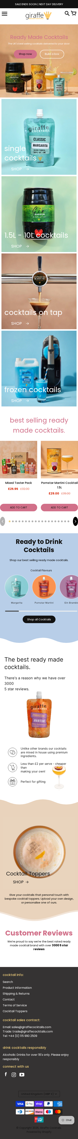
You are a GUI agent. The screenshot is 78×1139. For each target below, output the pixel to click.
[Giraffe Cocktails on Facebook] (6, 1075)
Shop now (25, 54)
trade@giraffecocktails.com (33, 1031)
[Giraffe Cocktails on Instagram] (14, 1075)
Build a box (52, 54)
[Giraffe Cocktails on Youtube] (22, 1075)
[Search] (67, 13)
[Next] (75, 521)
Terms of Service (15, 1005)
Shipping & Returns (16, 994)
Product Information (17, 988)
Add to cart (18, 507)
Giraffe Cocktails (50, 1128)
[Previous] (2, 521)
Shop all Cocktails (39, 619)
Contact (9, 999)
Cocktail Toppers (15, 1011)
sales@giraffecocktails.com (31, 1027)
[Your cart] (73, 13)
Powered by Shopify (39, 1132)
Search (8, 982)
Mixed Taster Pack (18, 483)
